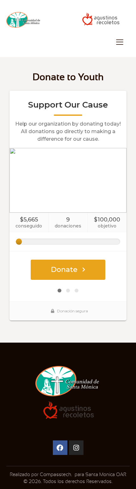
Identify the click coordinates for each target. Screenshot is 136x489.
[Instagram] (76, 447)
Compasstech (55, 474)
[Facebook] (60, 447)
